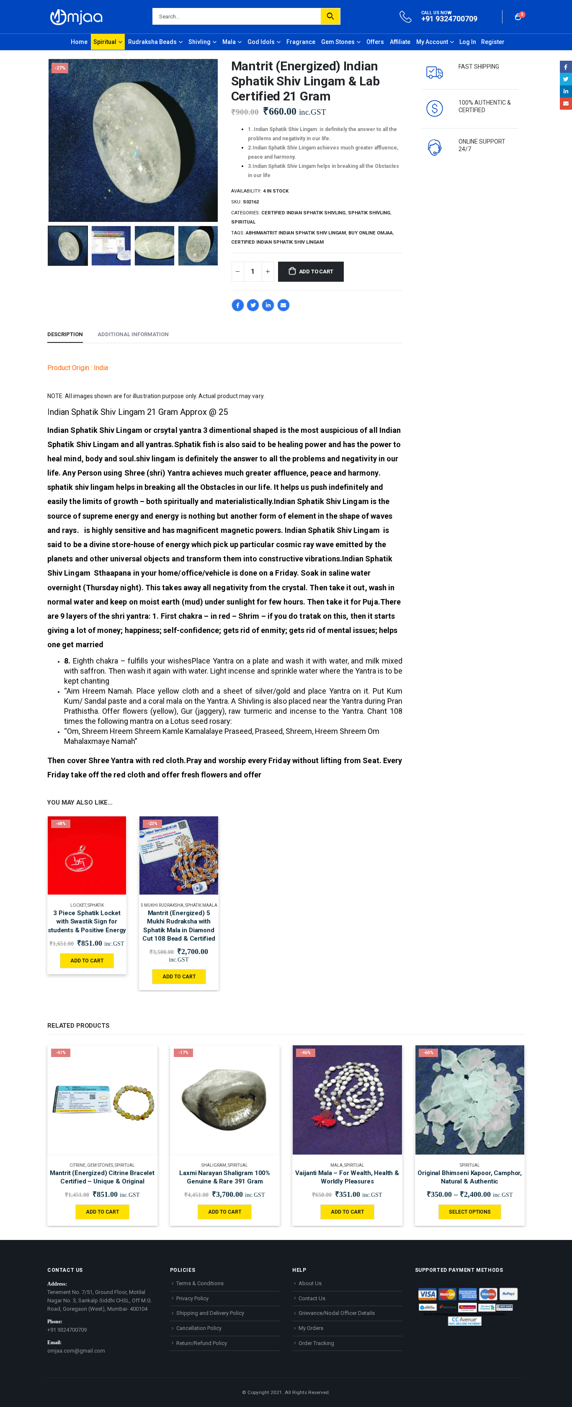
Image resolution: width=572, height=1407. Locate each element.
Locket (78, 905)
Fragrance (300, 42)
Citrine (77, 1165)
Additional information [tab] (133, 334)
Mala (229, 42)
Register (493, 42)
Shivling (199, 42)
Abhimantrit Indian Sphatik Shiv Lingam (296, 233)
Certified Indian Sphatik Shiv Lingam (277, 242)
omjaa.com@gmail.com (76, 1351)
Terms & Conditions (200, 1283)
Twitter (253, 305)
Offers (375, 42)
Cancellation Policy (199, 1328)
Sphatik (96, 905)
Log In (467, 42)
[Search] (330, 16)
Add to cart (316, 271)
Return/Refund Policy (201, 1343)
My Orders (311, 1328)
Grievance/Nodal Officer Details (337, 1313)
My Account (432, 42)
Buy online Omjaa (370, 233)
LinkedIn (268, 305)
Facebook (238, 305)
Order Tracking (316, 1343)
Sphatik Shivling (369, 213)
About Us (310, 1283)
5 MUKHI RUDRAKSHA (162, 905)
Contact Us (312, 1298)
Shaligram (213, 1165)
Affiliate (400, 42)
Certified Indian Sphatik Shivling (303, 213)
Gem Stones (338, 42)
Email (283, 305)
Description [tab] (65, 334)
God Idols (261, 42)
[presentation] (49, 140)
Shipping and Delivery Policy (210, 1313)
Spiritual (104, 42)
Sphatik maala (201, 905)
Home (79, 42)
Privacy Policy (192, 1298)
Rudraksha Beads (152, 42)
